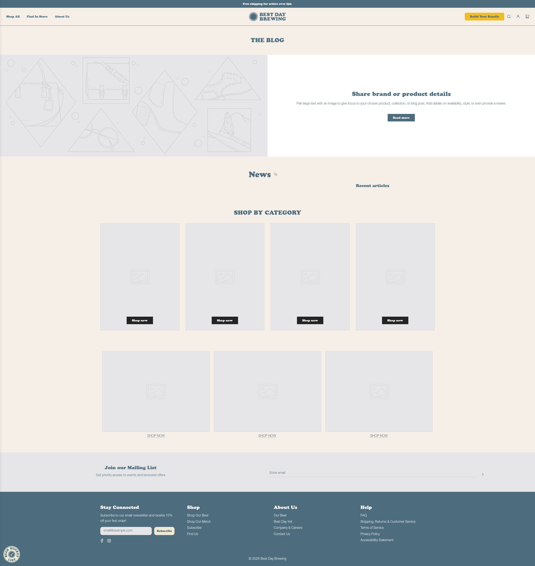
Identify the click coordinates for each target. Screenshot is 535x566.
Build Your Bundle (484, 16)
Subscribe (164, 531)
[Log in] (518, 16)
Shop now (140, 320)
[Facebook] (102, 541)
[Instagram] (109, 541)
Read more (401, 118)
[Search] (508, 16)
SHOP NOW (156, 436)
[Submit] (482, 474)
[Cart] (527, 16)
